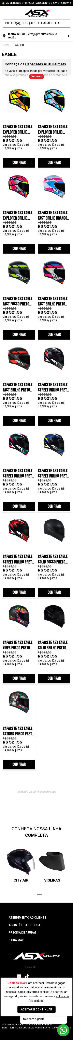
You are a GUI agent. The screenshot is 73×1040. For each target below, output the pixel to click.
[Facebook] (35, 976)
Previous (4, 871)
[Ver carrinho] (67, 13)
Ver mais (36, 76)
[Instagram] (19, 977)
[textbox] (32, 23)
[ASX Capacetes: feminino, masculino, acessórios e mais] (37, 13)
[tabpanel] (20, 865)
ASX (6, 45)
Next (69, 871)
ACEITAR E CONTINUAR (36, 1009)
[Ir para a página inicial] (36, 956)
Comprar (19, 162)
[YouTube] (53, 976)
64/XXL (20, 45)
